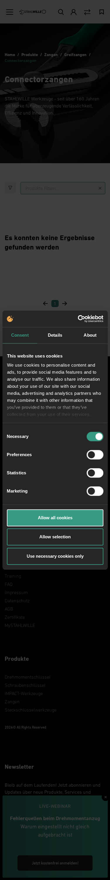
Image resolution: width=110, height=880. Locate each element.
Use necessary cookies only (55, 556)
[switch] (95, 454)
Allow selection (55, 536)
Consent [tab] (20, 335)
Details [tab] (55, 335)
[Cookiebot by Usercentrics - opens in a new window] (78, 319)
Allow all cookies (55, 517)
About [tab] (90, 335)
